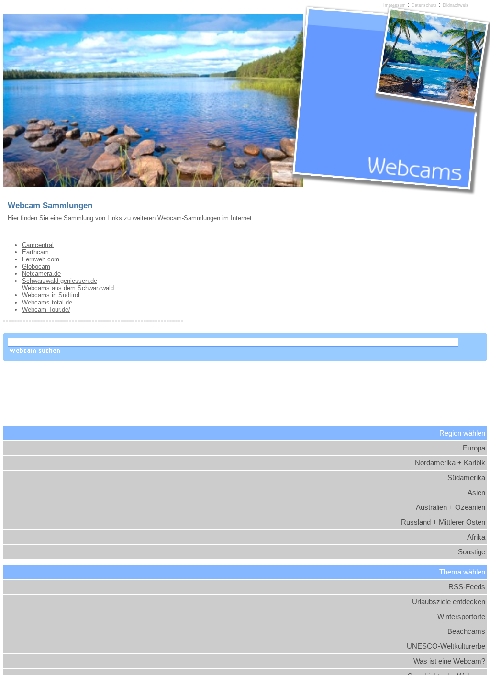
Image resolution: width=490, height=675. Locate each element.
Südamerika (466, 478)
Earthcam (35, 252)
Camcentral (38, 244)
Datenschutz (424, 5)
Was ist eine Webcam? (449, 661)
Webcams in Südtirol (50, 295)
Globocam (36, 266)
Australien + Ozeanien (450, 507)
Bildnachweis (455, 5)
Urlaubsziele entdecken (448, 602)
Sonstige (471, 552)
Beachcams (466, 631)
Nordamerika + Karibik (450, 463)
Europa (474, 448)
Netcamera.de (41, 273)
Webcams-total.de (47, 302)
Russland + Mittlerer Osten (443, 522)
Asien (476, 492)
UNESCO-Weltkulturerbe (446, 646)
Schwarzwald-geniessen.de (59, 280)
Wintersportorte (461, 616)
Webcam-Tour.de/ (46, 309)
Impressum (394, 5)
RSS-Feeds (466, 587)
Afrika (476, 537)
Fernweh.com (40, 259)
